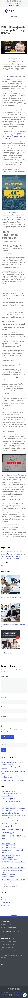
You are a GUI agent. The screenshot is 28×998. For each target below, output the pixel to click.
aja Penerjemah (7, 212)
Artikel (3, 566)
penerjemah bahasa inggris (7, 861)
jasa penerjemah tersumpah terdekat (12, 851)
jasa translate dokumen (7, 859)
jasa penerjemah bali (21, 808)
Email (3, 707)
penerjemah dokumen (19, 861)
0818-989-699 (11, 924)
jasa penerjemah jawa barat (20, 815)
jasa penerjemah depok (6, 810)
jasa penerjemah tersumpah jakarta (13, 837)
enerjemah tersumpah (8, 76)
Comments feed (5, 902)
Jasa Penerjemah (6, 551)
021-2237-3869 (12, 928)
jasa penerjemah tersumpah (10, 824)
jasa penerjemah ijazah (18, 810)
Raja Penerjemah (18, 994)
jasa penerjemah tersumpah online (8, 845)
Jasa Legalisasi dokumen (7, 795)
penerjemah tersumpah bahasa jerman (9, 874)
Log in (3, 897)
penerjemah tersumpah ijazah (8, 876)
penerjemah (16, 859)
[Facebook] (8, 1)
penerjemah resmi (15, 864)
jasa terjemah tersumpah (6, 855)
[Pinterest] (17, 1)
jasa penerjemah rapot (6, 820)
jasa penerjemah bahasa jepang (8, 804)
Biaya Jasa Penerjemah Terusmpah (8, 791)
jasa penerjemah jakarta (10, 813)
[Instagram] (20, 1)
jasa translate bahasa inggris (7, 857)
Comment (4, 676)
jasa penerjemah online (18, 817)
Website (4, 716)
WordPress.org (5, 905)
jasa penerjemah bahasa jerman (8, 806)
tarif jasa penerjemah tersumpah (9, 886)
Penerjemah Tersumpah (13, 558)
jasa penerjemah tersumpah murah (8, 843)
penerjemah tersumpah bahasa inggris (12, 871)
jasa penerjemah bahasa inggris (12, 801)
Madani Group (17, 995)
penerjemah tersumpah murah (8, 881)
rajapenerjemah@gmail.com (15, 3)
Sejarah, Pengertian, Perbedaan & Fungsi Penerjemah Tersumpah (12, 763)
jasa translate (16, 855)
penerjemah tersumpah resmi (8, 884)
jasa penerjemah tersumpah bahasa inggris (14, 831)
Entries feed (4, 900)
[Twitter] (10, 1)
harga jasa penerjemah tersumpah (9, 793)
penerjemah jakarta (5, 864)
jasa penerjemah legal (6, 817)
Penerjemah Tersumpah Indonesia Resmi (12, 780)
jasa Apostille (21, 793)
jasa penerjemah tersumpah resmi (8, 847)
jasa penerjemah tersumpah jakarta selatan (11, 841)
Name (3, 698)
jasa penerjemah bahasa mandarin (8, 808)
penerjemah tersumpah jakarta (13, 879)
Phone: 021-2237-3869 (14, 5)
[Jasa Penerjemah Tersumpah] (14, 11)
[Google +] (15, 1)
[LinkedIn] (13, 1)
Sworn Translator (21, 884)
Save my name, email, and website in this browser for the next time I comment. (13, 729)
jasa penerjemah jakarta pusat (7, 815)
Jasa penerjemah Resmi (17, 820)
